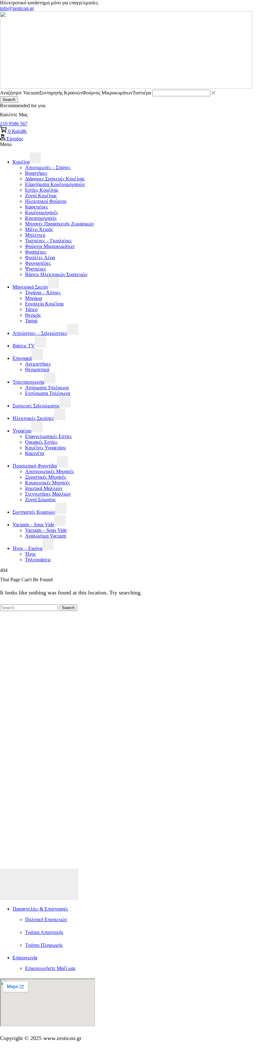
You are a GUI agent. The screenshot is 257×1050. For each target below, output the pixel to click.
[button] (14, 123)
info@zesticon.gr (17, 8)
